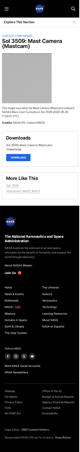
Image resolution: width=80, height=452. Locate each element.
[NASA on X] (24, 356)
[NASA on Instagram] (16, 356)
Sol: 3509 (12, 185)
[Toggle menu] (6, 9)
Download (18, 157)
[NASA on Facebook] (8, 356)
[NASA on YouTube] (32, 356)
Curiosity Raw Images (17, 35)
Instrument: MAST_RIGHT (23, 191)
